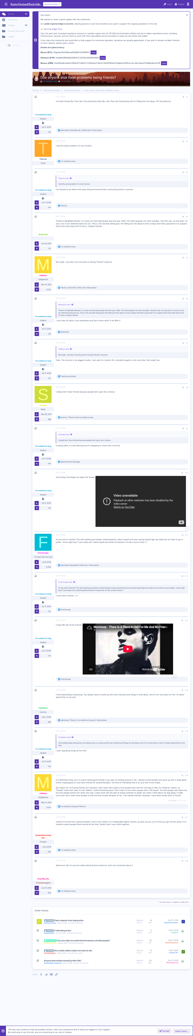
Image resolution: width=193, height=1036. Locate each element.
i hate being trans (63, 930)
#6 (187, 299)
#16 (186, 775)
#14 (186, 690)
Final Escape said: (65, 582)
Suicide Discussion (75, 923)
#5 (187, 258)
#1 (187, 97)
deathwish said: (64, 305)
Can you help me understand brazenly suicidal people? (83, 940)
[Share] (183, 97)
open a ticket (68, 43)
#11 (186, 535)
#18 (186, 861)
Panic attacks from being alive (69, 920)
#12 (186, 576)
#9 (187, 428)
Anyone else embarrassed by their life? (62, 960)
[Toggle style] (8, 45)
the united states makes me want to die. (73, 950)
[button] (6, 4)
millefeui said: (63, 349)
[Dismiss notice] (186, 15)
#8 (187, 387)
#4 (187, 217)
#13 (186, 620)
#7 (187, 343)
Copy (93, 52)
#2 (187, 141)
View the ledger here (52, 29)
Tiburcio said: (63, 178)
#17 (186, 817)
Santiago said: (63, 434)
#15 (186, 731)
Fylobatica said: (64, 737)
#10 (186, 473)
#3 (187, 172)
